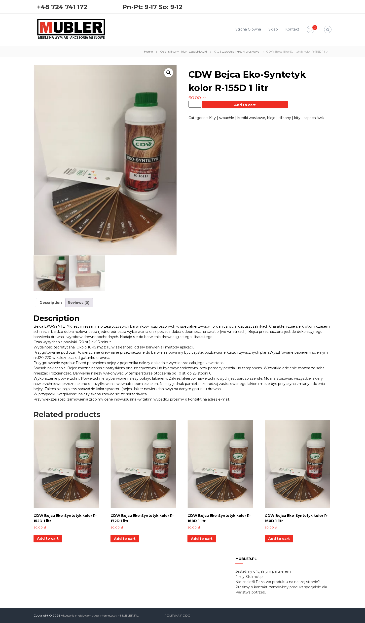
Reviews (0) (78, 302)
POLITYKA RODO (177, 615)
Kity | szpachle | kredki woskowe (236, 51)
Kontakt (292, 29)
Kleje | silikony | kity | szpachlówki (183, 51)
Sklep (273, 29)
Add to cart (245, 105)
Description (50, 302)
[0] (310, 30)
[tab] (51, 302)
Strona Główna (248, 29)
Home (148, 51)
